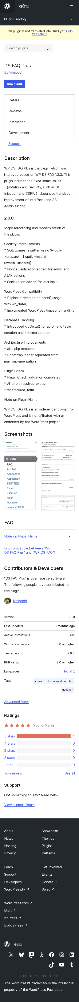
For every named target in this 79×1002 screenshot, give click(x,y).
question (67, 689)
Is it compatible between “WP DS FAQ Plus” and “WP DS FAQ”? (30, 550)
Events (47, 874)
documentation (56, 681)
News (8, 838)
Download (14, 84)
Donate (50, 882)
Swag (48, 889)
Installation (17, 122)
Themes (48, 838)
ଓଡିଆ (18, 944)
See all (70, 773)
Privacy (10, 853)
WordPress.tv (16, 889)
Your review (13, 773)
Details (14, 100)
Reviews (15, 111)
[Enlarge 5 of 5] (69, 500)
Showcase (50, 831)
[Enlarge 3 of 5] (69, 447)
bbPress (12, 918)
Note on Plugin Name (20, 536)
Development (19, 133)
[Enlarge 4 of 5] (69, 470)
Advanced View (16, 702)
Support (14, 144)
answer (39, 681)
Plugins (47, 846)
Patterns (48, 853)
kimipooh (16, 72)
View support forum (19, 805)
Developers (13, 882)
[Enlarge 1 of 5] (32, 447)
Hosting (10, 846)
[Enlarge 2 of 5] (32, 461)
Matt (10, 910)
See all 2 (69, 671)
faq (71, 681)
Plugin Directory (15, 19)
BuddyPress (15, 925)
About (8, 831)
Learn (8, 867)
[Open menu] (72, 6)
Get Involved (52, 867)
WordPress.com (18, 903)
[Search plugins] (49, 48)
